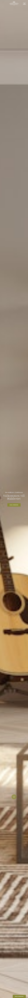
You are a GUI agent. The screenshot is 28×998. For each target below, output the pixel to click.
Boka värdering (14, 504)
